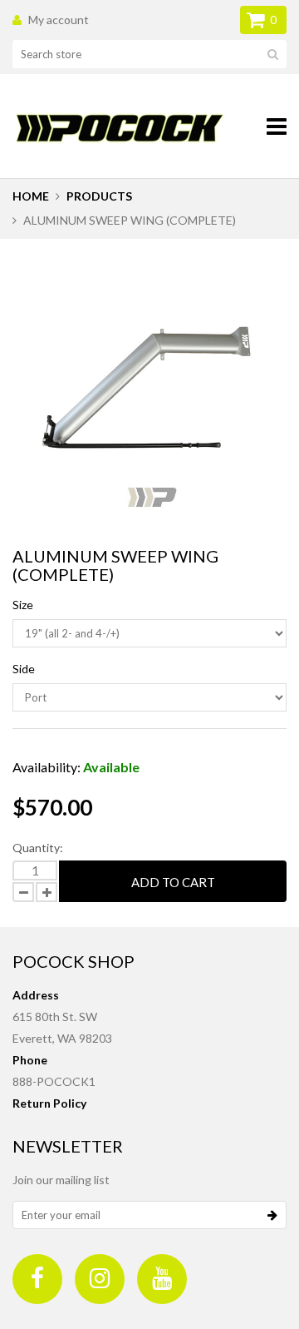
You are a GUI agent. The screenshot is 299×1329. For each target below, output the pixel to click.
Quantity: (37, 848)
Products (99, 196)
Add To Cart (173, 882)
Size (22, 605)
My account (58, 19)
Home (30, 196)
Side (23, 669)
